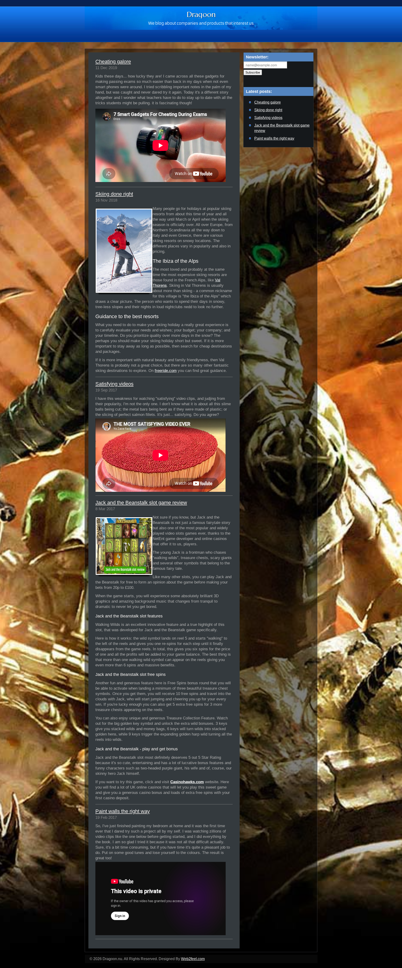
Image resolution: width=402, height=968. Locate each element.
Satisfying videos (114, 384)
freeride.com (166, 370)
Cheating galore (113, 61)
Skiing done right (114, 194)
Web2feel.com (193, 959)
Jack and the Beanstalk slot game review (141, 503)
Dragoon (201, 14)
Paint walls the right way (122, 811)
